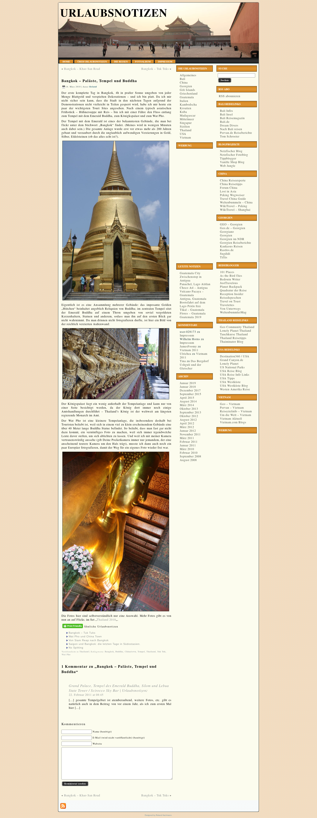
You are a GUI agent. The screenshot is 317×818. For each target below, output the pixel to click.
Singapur (186, 123)
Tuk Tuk (161, 651)
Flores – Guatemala (193, 313)
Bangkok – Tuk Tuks (155, 69)
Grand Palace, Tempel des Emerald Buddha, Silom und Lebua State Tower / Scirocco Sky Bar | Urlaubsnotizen (119, 688)
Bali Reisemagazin (232, 118)
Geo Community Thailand (237, 327)
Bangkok (109, 651)
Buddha (119, 651)
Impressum (187, 335)
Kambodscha (188, 104)
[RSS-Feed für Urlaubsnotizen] (63, 806)
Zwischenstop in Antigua (191, 278)
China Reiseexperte (233, 180)
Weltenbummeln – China (236, 202)
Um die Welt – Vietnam (235, 415)
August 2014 (188, 401)
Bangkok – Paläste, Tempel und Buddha (99, 80)
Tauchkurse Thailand (234, 334)
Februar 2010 (189, 452)
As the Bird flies (231, 275)
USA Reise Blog (231, 371)
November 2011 (190, 434)
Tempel (141, 651)
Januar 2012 (188, 430)
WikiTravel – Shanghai (235, 209)
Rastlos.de (227, 250)
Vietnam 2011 (189, 350)
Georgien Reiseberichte (235, 242)
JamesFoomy (188, 346)
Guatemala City (190, 273)
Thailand (84, 651)
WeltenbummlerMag (233, 312)
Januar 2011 (188, 445)
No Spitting (76, 647)
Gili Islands (187, 90)
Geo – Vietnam (230, 404)
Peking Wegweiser (232, 195)
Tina (183, 361)
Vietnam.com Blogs (233, 422)
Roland (93, 86)
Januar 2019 (188, 383)
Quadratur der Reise (233, 290)
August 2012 (188, 419)
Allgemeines (188, 75)
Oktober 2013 (189, 408)
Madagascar (188, 115)
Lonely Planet (229, 363)
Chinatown (130, 651)
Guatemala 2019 (190, 317)
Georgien (186, 86)
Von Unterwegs (230, 308)
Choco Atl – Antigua (194, 288)
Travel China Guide (233, 198)
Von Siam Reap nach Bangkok (89, 640)
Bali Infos (226, 111)
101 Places (227, 272)
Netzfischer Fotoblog (234, 154)
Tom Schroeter (229, 136)
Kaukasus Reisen (231, 246)
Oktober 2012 (189, 416)
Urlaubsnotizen (113, 12)
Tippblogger (228, 158)
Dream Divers (229, 125)
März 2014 (187, 405)
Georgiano (227, 231)
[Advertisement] (192, 205)
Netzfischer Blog (231, 151)
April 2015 (187, 397)
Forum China (228, 187)
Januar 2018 (188, 386)
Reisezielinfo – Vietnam (236, 411)
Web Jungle (227, 165)
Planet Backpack (231, 286)
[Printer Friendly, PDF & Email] (72, 628)
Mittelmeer (187, 119)
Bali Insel (226, 114)
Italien (184, 101)
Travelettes (227, 305)
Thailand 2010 (106, 619)
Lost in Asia (228, 191)
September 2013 (190, 412)
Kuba (183, 112)
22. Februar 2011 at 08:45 (86, 695)
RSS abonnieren (229, 96)
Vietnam (185, 137)
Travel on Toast (230, 301)
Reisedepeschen (230, 297)
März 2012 (187, 427)
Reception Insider (231, 294)
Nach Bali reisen (231, 129)
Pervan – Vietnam (232, 407)
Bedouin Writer (230, 279)
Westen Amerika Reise (235, 389)
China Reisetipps (231, 184)
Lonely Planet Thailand (235, 330)
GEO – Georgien (231, 224)
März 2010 (187, 449)
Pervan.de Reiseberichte (236, 133)
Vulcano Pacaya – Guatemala (192, 293)
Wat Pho (66, 654)
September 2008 (190, 456)
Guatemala (187, 97)
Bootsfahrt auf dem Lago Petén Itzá (192, 304)
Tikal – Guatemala (192, 310)
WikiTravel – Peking (233, 206)
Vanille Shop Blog (232, 162)
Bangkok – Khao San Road (82, 69)
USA (183, 134)
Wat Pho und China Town (85, 636)
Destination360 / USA (234, 356)
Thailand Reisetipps (233, 338)
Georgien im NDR (232, 239)
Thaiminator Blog (231, 341)
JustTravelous (229, 283)
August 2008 (188, 460)
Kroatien (185, 108)
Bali (182, 79)
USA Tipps (227, 378)
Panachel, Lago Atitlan (195, 284)
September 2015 (190, 394)
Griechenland (189, 93)
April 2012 (187, 423)
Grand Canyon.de (231, 360)
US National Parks (232, 367)
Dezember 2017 (190, 390)
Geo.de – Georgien (232, 228)
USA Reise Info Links (234, 374)
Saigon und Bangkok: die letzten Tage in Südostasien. (105, 643)
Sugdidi (225, 253)
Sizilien (185, 126)
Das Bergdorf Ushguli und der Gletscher (194, 364)
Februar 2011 (189, 441)
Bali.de (224, 122)
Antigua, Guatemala (193, 299)
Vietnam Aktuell (231, 418)
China (184, 82)
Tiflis (223, 257)
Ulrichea (185, 353)
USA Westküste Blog (234, 385)
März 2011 (187, 438)
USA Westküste (230, 382)
